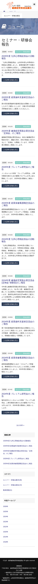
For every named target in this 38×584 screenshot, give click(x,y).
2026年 (5, 506)
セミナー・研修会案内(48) (12, 480)
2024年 (5, 516)
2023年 (5, 522)
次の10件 (19, 425)
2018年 (5, 542)
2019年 (5, 537)
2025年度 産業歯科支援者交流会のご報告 (17, 446)
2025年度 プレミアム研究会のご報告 (16, 458)
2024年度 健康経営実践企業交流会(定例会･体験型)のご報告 (18, 281)
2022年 (5, 527)
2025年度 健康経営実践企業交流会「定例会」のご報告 (18, 132)
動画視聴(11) (7, 490)
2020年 (5, 532)
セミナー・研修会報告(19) (12, 485)
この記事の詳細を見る (10, 80)
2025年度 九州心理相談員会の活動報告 (17, 441)
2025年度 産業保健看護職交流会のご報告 (17, 463)
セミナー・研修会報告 (23, 52)
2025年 (5, 511)
